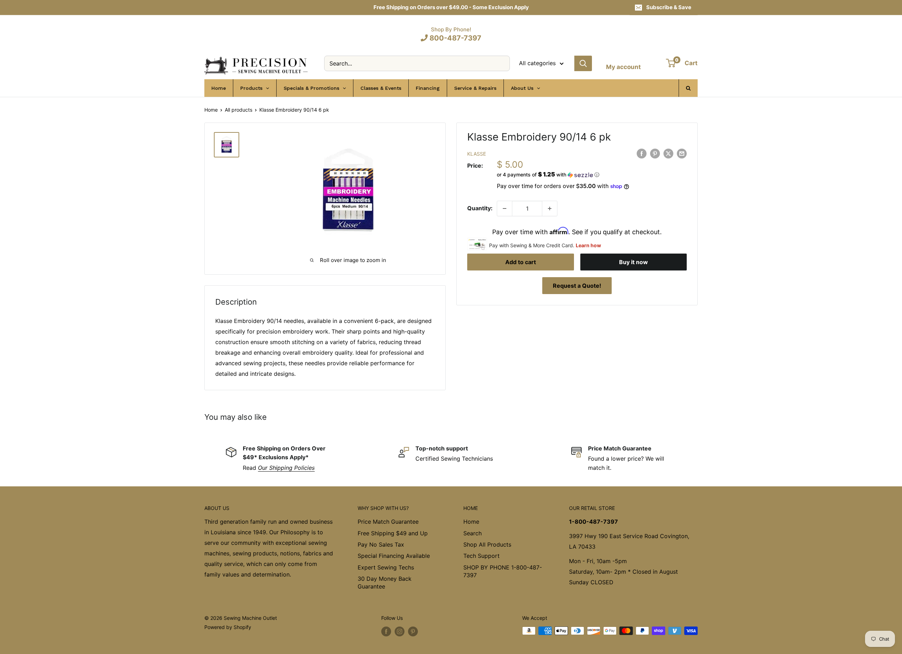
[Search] (583, 63)
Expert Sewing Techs (386, 567)
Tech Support (481, 555)
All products (238, 110)
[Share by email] (682, 153)
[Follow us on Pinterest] (413, 631)
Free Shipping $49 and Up (393, 533)
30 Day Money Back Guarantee (385, 582)
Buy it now (633, 262)
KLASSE (476, 154)
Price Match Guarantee (388, 521)
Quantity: (480, 208)
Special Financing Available (394, 555)
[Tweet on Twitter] (668, 153)
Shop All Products (487, 544)
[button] (592, 174)
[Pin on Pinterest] (655, 153)
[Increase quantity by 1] (549, 208)
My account (623, 66)
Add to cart (520, 262)
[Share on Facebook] (642, 153)
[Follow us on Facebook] (386, 631)
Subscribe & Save (668, 7)
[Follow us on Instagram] (399, 631)
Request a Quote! (577, 285)
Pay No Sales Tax (381, 544)
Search (472, 533)
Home (211, 110)
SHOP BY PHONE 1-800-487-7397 (502, 571)
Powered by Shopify (227, 627)
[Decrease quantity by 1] (504, 208)
